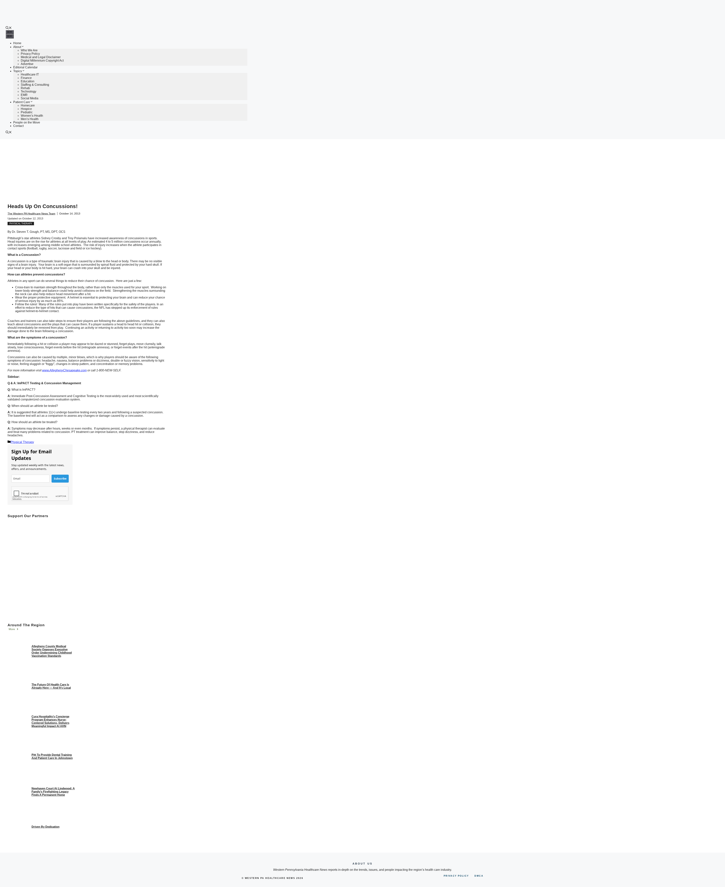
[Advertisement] (362, 167)
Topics (17, 71)
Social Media (29, 98)
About (17, 47)
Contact (18, 125)
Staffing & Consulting (35, 84)
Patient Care (21, 102)
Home (17, 43)
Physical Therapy (20, 223)
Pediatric (27, 112)
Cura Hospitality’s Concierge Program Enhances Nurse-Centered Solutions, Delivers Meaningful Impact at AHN (50, 721)
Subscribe (60, 478)
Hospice (26, 108)
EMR (24, 94)
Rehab (25, 88)
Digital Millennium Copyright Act (42, 60)
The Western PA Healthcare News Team (31, 213)
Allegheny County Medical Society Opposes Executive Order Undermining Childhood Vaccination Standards (52, 651)
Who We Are (29, 50)
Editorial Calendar (25, 67)
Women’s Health (32, 115)
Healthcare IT (30, 74)
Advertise (27, 64)
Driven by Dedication (45, 826)
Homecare (28, 105)
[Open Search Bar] (9, 28)
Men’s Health (30, 119)
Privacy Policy (30, 53)
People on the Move (26, 122)
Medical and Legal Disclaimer (41, 57)
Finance (26, 77)
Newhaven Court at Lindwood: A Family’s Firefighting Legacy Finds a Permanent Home (53, 791)
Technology (28, 91)
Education (27, 81)
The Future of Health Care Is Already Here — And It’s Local (51, 686)
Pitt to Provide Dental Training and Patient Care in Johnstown (52, 756)
